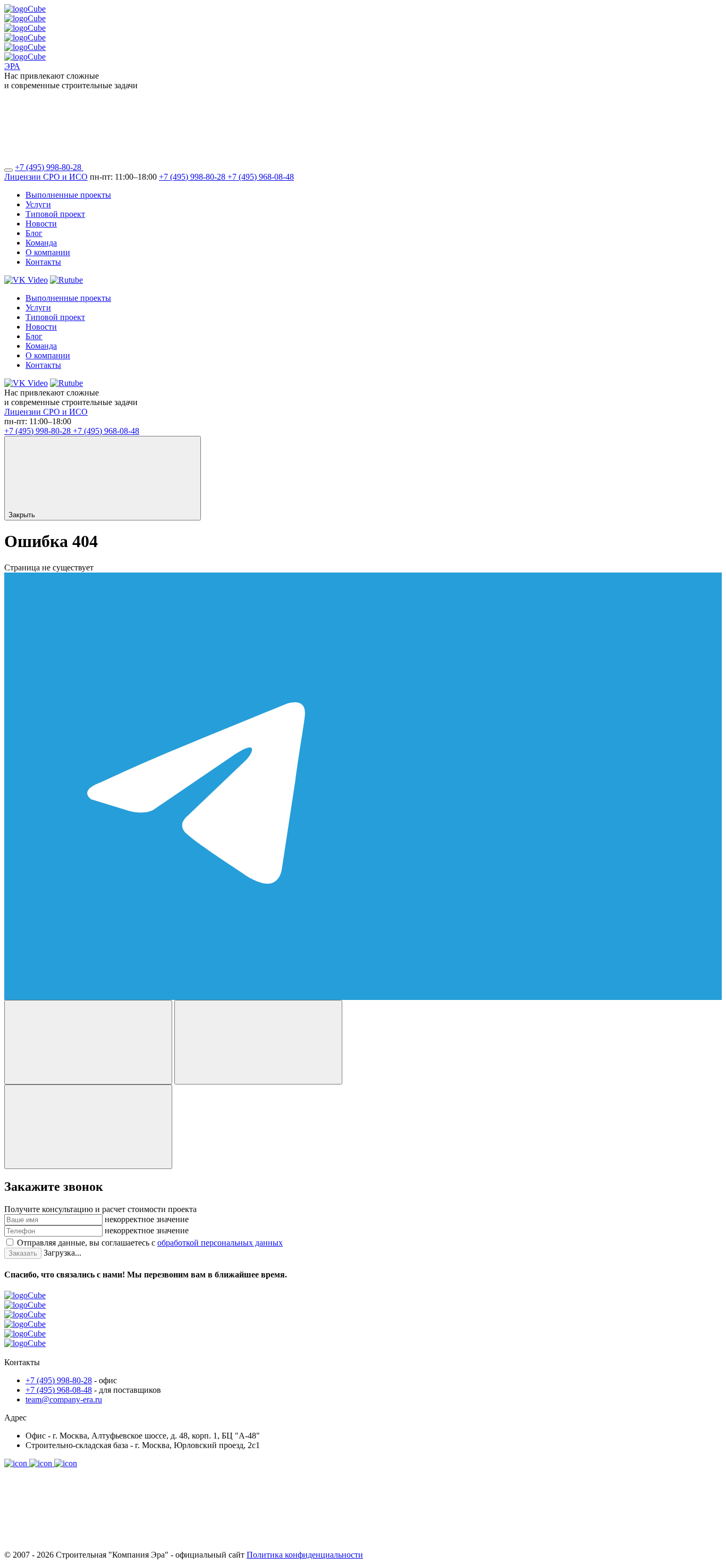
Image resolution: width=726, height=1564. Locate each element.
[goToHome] (363, 1324)
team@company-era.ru (64, 1399)
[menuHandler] (8, 170)
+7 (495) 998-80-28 (49, 167)
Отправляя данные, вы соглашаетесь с (150, 1242)
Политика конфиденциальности (305, 1554)
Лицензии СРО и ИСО (46, 176)
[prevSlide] (88, 1042)
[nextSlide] (258, 1042)
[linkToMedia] (16, 1463)
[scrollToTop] (84, 1545)
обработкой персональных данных (220, 1242)
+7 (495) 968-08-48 (260, 176)
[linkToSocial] (163, 167)
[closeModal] (88, 1126)
